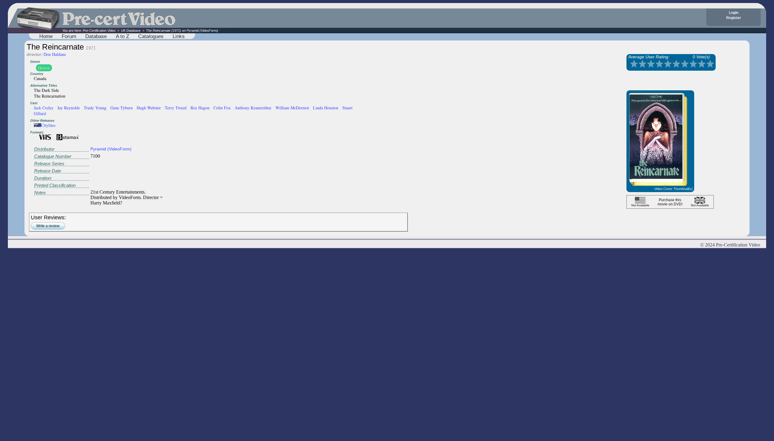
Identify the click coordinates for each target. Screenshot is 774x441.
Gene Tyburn (121, 108)
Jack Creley (44, 108)
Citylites (48, 125)
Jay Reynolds (68, 108)
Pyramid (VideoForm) (111, 148)
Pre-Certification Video (99, 30)
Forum (69, 36)
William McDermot (292, 108)
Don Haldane (55, 54)
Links (179, 36)
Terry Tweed (176, 108)
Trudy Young (95, 108)
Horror (44, 68)
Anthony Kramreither (253, 108)
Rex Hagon (200, 108)
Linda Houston (325, 108)
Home (46, 36)
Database (96, 36)
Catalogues (151, 36)
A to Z (122, 36)
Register (733, 18)
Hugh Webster (149, 108)
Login (733, 13)
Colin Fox (222, 108)
